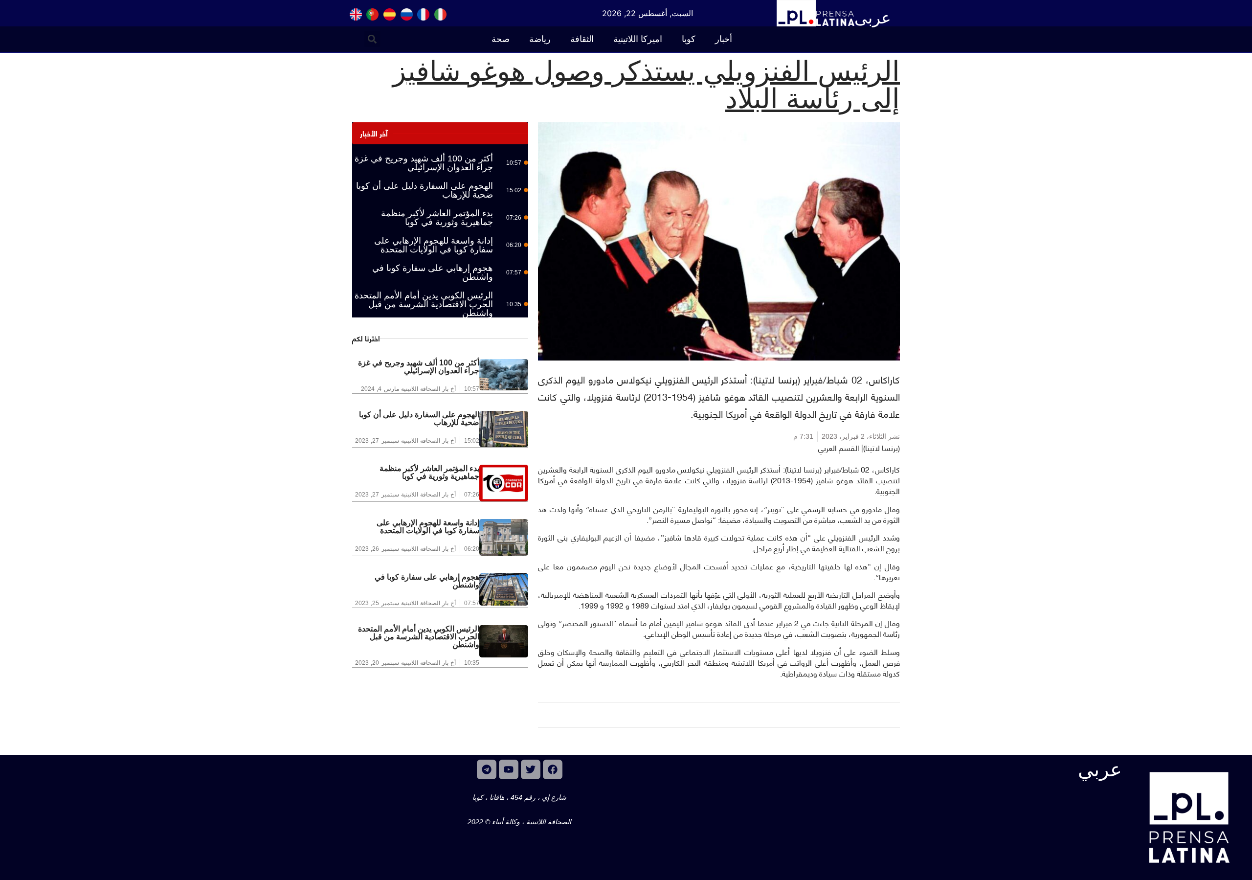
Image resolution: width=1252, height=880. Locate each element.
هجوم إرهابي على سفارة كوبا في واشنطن (432, 272)
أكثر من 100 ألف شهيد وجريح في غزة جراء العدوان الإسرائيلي (424, 163)
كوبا (688, 39)
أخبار (723, 39)
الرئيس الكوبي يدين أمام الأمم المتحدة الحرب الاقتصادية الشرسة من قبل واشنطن (424, 304)
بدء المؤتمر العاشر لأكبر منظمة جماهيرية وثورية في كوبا (437, 217)
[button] (372, 39)
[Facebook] (552, 769)
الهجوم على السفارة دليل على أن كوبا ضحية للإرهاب (424, 190)
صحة (501, 39)
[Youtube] (508, 769)
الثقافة (582, 39)
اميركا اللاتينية (637, 39)
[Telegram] (486, 769)
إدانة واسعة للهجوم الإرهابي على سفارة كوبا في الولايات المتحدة (433, 245)
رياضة (540, 39)
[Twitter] (530, 769)
